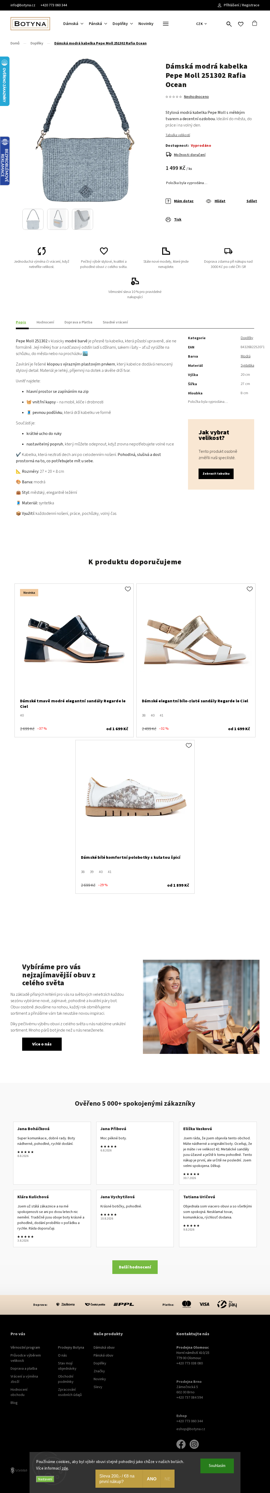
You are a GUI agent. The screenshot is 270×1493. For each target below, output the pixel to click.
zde (65, 1468)
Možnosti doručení (190, 155)
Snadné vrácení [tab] (115, 322)
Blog (14, 1402)
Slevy (98, 1387)
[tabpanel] (74, 660)
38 (144, 715)
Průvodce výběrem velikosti (26, 1358)
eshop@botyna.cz (190, 1429)
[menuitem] (76, 24)
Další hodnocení (135, 1267)
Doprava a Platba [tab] (78, 322)
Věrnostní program (25, 1347)
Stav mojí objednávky (67, 1366)
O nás (62, 1355)
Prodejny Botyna (71, 1347)
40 (22, 715)
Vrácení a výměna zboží (24, 1379)
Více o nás (42, 1044)
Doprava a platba (24, 1368)
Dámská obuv (104, 1347)
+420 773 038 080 (189, 1363)
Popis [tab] (21, 322)
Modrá (245, 356)
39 (92, 872)
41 (161, 715)
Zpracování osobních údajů (70, 1392)
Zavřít (240, 223)
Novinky (100, 1379)
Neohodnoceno (196, 97)
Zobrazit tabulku (216, 473)
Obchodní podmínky (66, 1379)
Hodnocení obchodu (19, 1392)
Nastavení (45, 1479)
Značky (99, 1371)
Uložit (178, 223)
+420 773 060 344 (54, 5)
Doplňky (247, 338)
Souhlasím (217, 1466)
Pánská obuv (103, 1355)
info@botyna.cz (23, 5)
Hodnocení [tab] (45, 322)
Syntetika (247, 365)
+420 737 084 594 (189, 1397)
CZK (199, 23)
